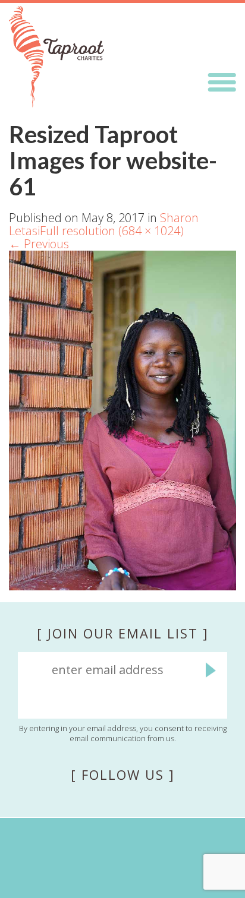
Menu (222, 82)
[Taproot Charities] (56, 56)
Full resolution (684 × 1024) (112, 231)
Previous (39, 244)
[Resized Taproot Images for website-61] (122, 419)
